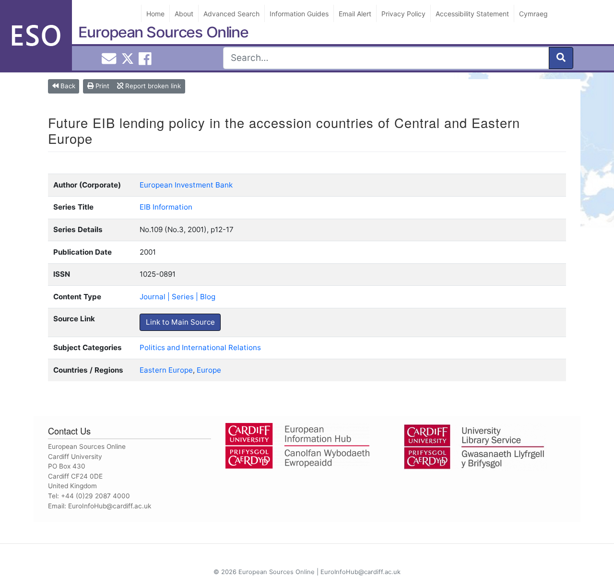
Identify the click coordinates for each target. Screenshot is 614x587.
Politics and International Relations (200, 347)
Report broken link (152, 86)
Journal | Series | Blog (177, 296)
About (184, 14)
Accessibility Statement (472, 14)
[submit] (561, 58)
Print (101, 86)
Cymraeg (533, 14)
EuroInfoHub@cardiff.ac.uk (109, 506)
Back (67, 86)
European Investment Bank (186, 184)
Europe (209, 370)
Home (155, 14)
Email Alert (355, 14)
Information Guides (299, 14)
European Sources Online (163, 32)
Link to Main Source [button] (180, 322)
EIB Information (166, 206)
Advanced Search (231, 14)
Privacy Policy (403, 14)
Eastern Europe (166, 370)
